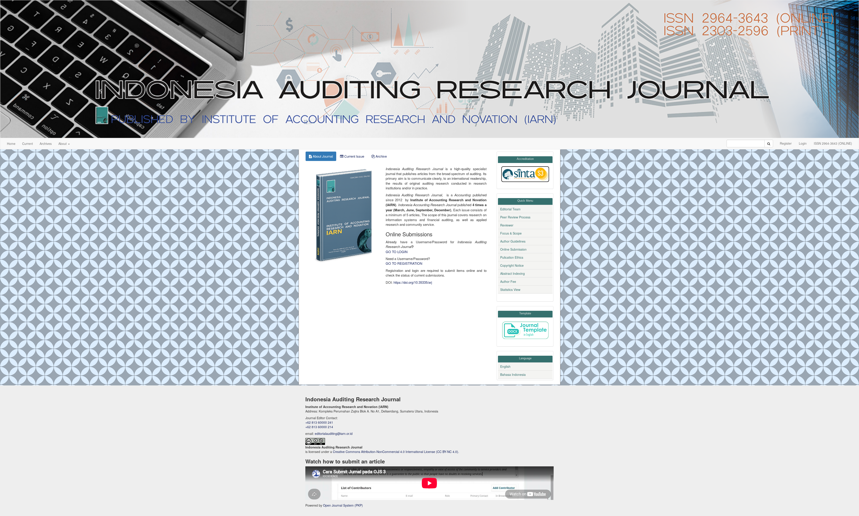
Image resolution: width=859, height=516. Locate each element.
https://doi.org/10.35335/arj (412, 282)
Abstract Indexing (512, 273)
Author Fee (508, 281)
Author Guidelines (512, 241)
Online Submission (513, 249)
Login (803, 143)
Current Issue (353, 156)
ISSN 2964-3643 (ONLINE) (833, 143)
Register (786, 143)
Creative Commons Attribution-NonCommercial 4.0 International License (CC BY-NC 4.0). (396, 451)
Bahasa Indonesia (513, 374)
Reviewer (506, 225)
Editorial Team (510, 209)
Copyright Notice (512, 265)
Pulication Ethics (511, 257)
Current (27, 143)
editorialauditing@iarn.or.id (334, 433)
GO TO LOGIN (397, 251)
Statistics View (510, 289)
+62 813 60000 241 (319, 422)
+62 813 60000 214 (319, 427)
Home (11, 143)
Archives (46, 143)
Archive (381, 156)
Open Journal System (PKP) (343, 505)
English (505, 366)
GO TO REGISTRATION (404, 263)
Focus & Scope (511, 233)
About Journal (322, 156)
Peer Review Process (515, 217)
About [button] (63, 143)
